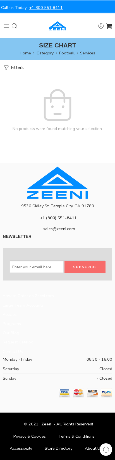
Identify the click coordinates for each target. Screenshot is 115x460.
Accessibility (21, 448)
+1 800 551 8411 (46, 7)
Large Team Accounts (23, 305)
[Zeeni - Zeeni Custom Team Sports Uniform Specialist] (57, 26)
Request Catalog (18, 342)
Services (87, 53)
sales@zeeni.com (59, 229)
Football (67, 53)
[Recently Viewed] (106, 449)
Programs (12, 323)
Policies (10, 314)
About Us (93, 448)
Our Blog (11, 333)
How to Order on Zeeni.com (28, 295)
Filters (17, 67)
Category (45, 53)
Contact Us (13, 351)
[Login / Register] (101, 26)
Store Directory (58, 448)
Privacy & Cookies (29, 436)
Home (25, 53)
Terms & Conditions (76, 436)
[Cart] (109, 26)
